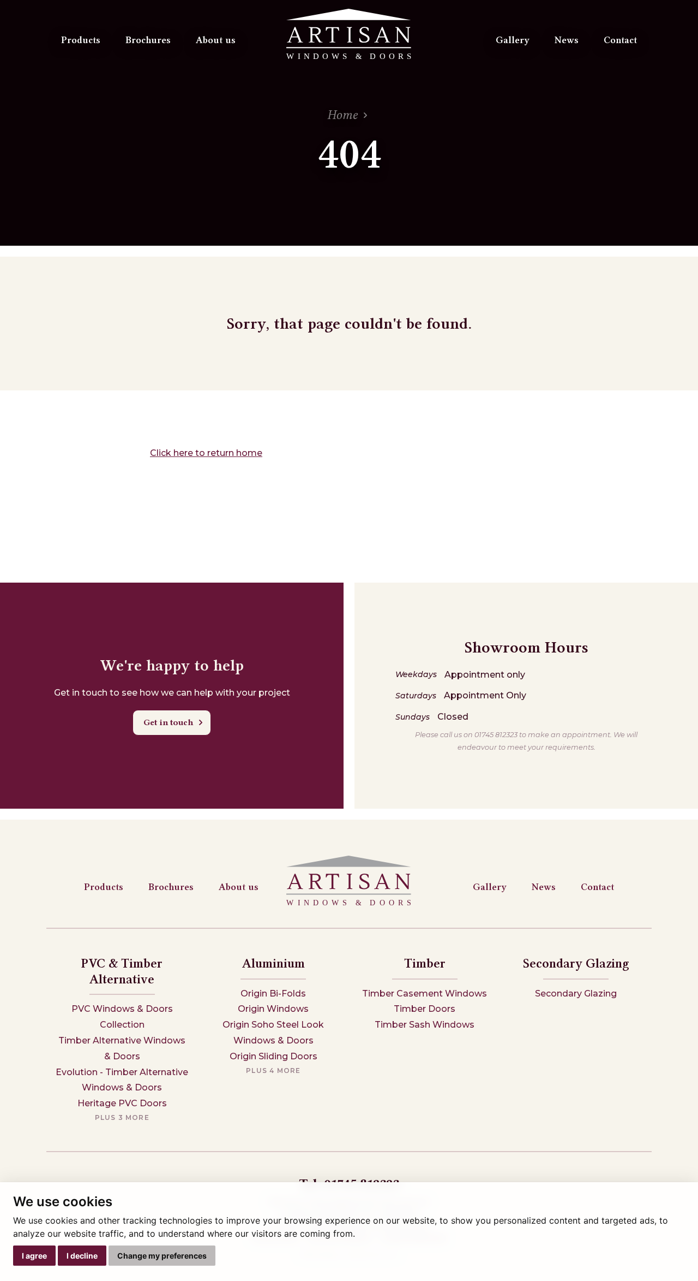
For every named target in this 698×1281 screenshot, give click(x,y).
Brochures (148, 39)
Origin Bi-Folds (273, 993)
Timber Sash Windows (424, 1024)
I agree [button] (34, 1255)
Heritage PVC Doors (122, 1103)
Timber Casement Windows (424, 993)
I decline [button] (82, 1255)
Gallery (512, 39)
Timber (425, 963)
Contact (620, 39)
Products (80, 39)
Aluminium (273, 963)
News (567, 39)
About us (216, 39)
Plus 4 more (273, 1070)
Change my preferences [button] (162, 1255)
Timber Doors (424, 1009)
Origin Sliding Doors (273, 1056)
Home (342, 115)
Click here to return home (206, 453)
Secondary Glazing (576, 963)
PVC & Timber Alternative (122, 971)
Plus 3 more (122, 1117)
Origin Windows (273, 1009)
